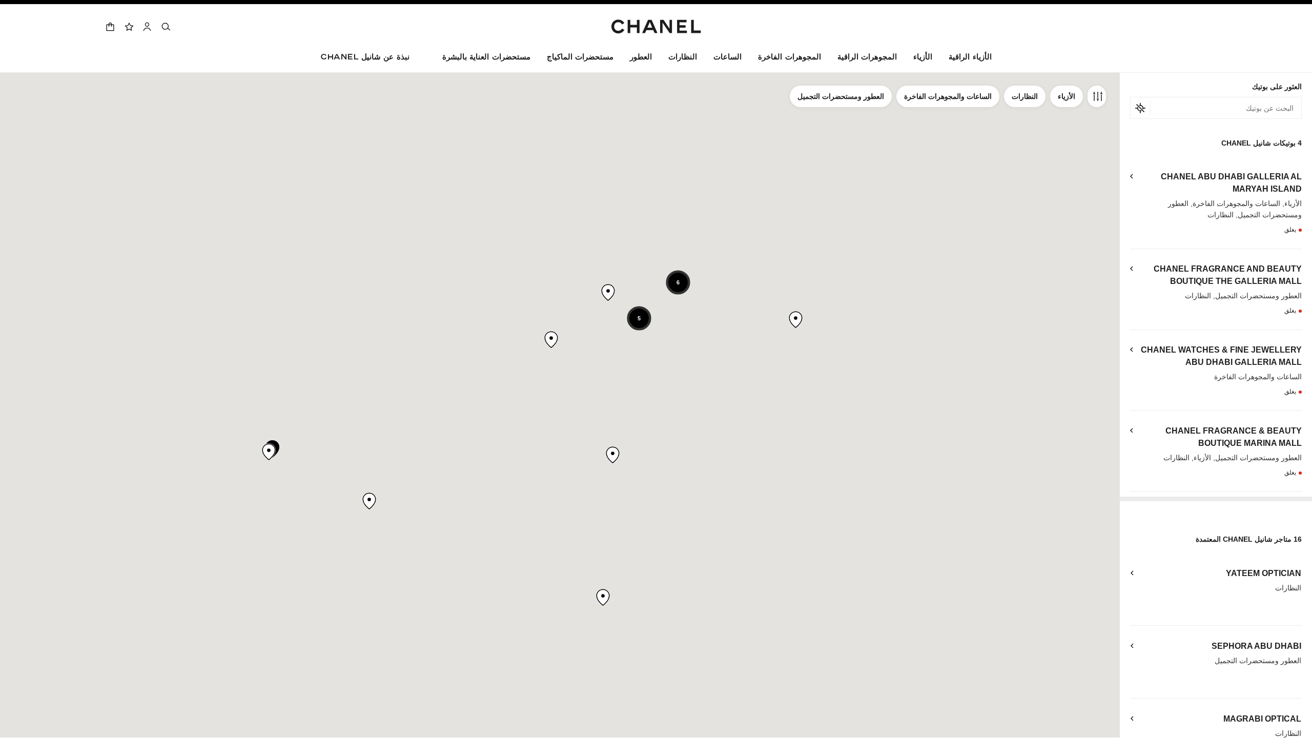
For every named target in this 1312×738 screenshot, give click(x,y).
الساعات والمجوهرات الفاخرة (948, 96)
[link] (128, 27)
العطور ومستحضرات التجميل (840, 96)
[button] (922, 59)
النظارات (1025, 96)
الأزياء (1066, 96)
